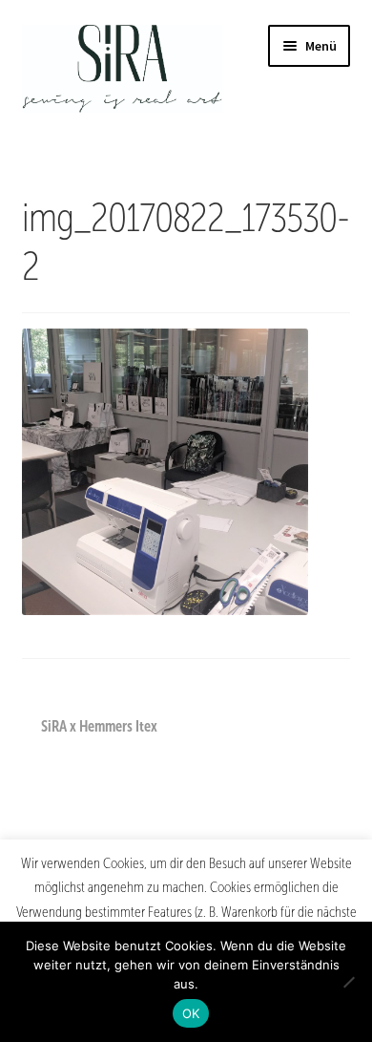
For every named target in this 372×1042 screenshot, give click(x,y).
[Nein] (348, 981)
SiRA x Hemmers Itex (98, 727)
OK (191, 1013)
